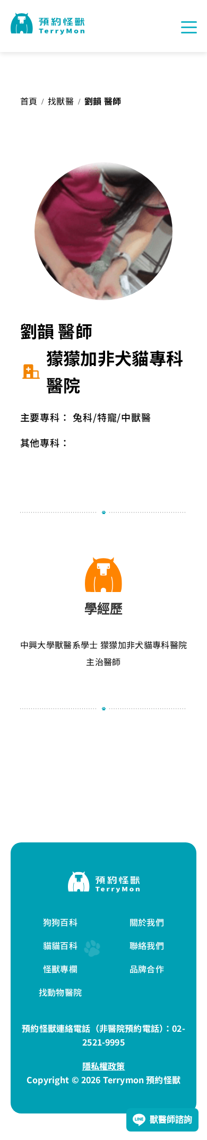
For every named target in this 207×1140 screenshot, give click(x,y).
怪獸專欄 (60, 968)
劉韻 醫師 (103, 100)
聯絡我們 (147, 945)
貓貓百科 (60, 945)
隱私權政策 (103, 1065)
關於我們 (147, 922)
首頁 (29, 100)
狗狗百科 (60, 922)
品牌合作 (147, 968)
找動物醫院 (60, 992)
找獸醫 (61, 100)
